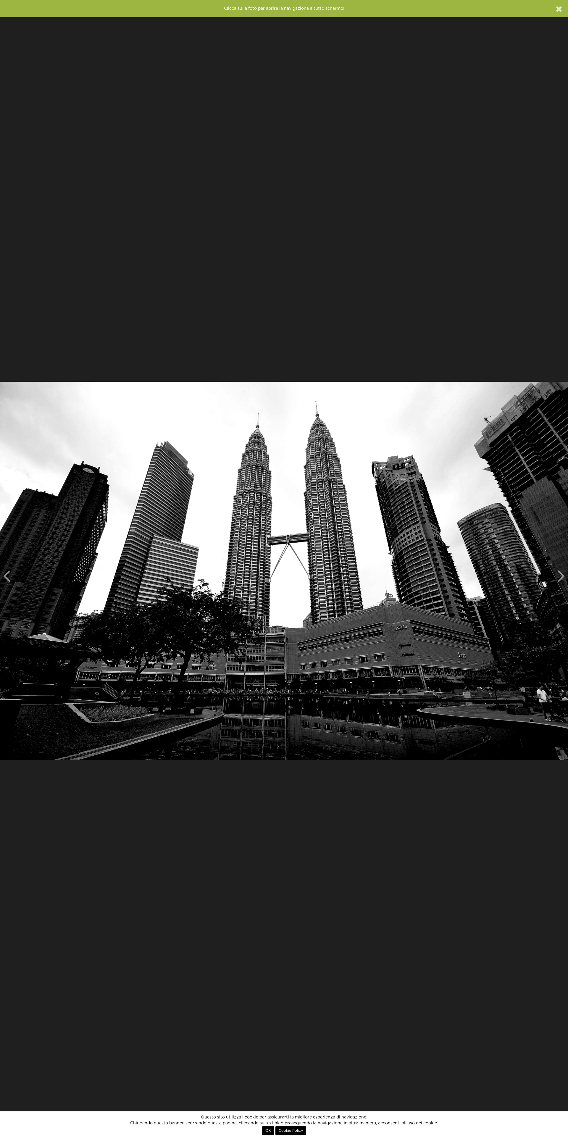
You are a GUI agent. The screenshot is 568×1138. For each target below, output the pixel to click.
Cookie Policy (291, 1130)
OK (268, 1130)
